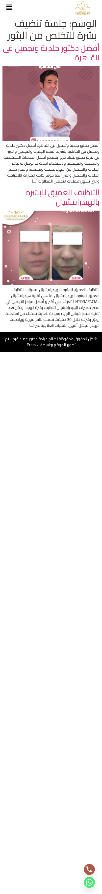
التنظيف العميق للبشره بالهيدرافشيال (63, 197)
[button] (9, 7)
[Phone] (89, 869)
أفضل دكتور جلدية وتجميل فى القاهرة (51, 52)
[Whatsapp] (89, 882)
